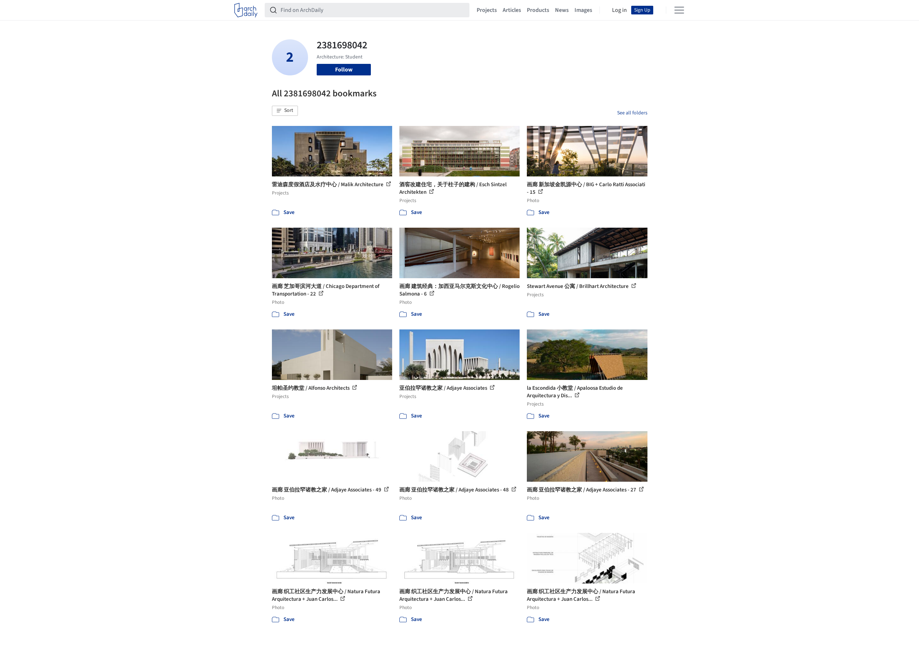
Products (538, 10)
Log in (619, 10)
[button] (285, 111)
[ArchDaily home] (245, 10)
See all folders (632, 112)
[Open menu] (679, 10)
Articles (512, 10)
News (562, 10)
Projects (487, 10)
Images (583, 10)
